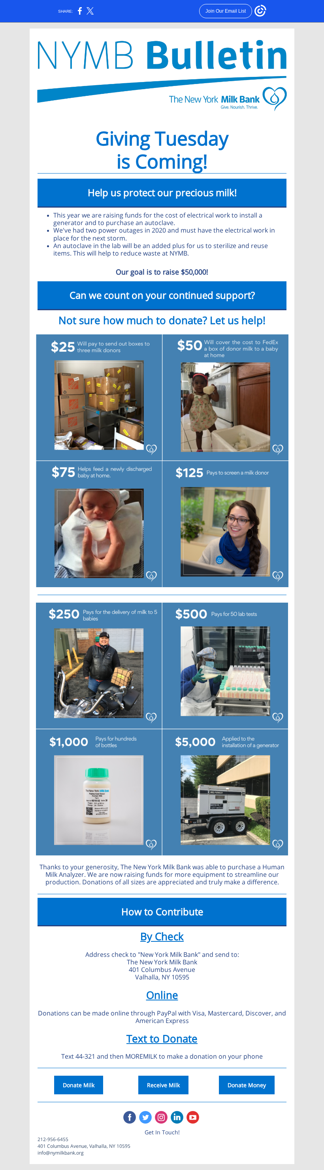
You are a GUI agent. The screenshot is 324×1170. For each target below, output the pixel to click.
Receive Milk (163, 1085)
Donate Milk (78, 1085)
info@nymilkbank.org (61, 1152)
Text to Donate (162, 1038)
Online (162, 995)
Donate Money (247, 1085)
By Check (162, 936)
